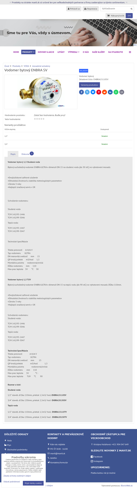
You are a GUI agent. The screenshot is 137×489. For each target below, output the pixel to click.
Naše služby (98, 52)
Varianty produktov (89, 85)
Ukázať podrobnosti (11, 482)
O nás (86, 52)
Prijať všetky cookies (33, 483)
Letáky (61, 52)
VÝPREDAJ (72, 52)
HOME (16, 52)
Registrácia (92, 8)
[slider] (39, 119)
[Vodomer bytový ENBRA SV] (40, 92)
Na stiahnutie (115, 52)
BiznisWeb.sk (127, 485)
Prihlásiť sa (74, 8)
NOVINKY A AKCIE (46, 52)
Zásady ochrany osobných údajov (17, 475)
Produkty (27, 52)
